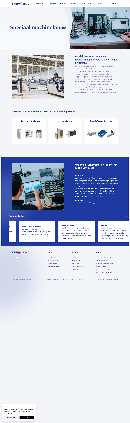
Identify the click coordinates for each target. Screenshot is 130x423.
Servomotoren (76, 260)
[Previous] (121, 217)
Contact (99, 3)
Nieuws (82, 3)
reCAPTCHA (101, 279)
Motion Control (76, 257)
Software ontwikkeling (102, 269)
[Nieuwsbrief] (20, 257)
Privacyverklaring (62, 279)
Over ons (73, 3)
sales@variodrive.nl (53, 266)
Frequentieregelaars (78, 266)
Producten (39, 3)
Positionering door (111, 279)
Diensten (63, 3)
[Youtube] (16, 257)
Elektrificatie (75, 263)
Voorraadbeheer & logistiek (104, 272)
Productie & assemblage (103, 266)
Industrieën (51, 3)
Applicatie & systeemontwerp (104, 260)
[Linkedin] (13, 257)
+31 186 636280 (52, 263)
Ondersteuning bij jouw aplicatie (105, 257)
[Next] (126, 217)
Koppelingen (75, 269)
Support (91, 3)
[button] (113, 3)
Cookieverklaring (51, 279)
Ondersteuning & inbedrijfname (105, 263)
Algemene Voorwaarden (75, 279)
